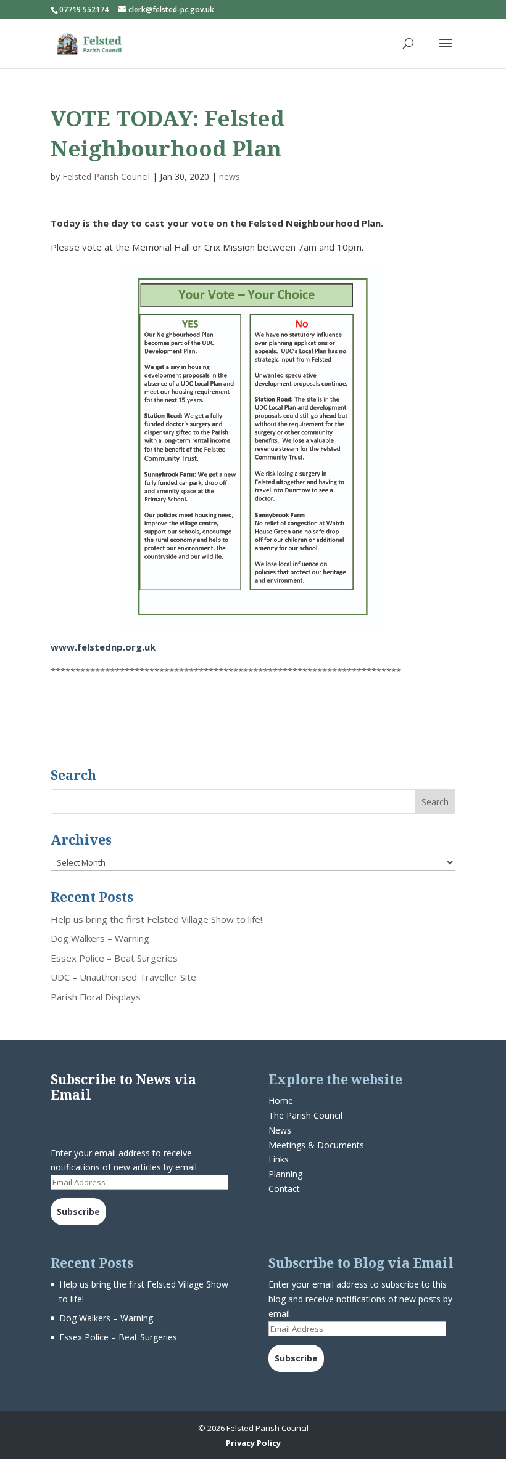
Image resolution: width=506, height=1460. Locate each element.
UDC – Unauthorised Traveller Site (123, 977)
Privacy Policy (253, 1442)
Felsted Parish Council (106, 176)
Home (280, 1100)
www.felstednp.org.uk (103, 647)
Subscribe (78, 1211)
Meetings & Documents (316, 1145)
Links (278, 1159)
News (279, 1130)
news (229, 176)
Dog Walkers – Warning (100, 938)
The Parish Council (305, 1115)
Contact (284, 1188)
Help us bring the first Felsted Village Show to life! (156, 919)
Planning (285, 1174)
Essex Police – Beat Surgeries (114, 958)
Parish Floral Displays (96, 997)
